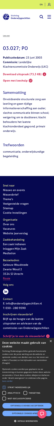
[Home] (16, 16)
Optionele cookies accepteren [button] (26, 405)
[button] (27, 421)
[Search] (41, 16)
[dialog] (27, 382)
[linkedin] (5, 291)
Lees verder (7, 381)
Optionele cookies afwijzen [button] (27, 413)
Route (6, 278)
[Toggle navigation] (49, 16)
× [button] (51, 341)
